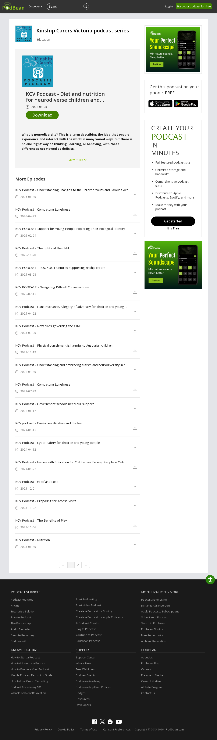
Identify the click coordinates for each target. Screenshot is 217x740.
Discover (35, 6)
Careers (146, 669)
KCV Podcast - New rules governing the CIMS (48, 326)
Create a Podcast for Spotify (94, 611)
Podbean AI (18, 641)
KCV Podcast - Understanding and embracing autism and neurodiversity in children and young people (72, 365)
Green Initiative (151, 681)
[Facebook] (95, 723)
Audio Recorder (21, 629)
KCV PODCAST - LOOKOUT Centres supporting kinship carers (60, 267)
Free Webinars (85, 669)
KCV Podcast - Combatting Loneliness (42, 209)
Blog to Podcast (86, 629)
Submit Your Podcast (154, 617)
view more (76, 160)
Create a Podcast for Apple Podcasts (99, 617)
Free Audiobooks (152, 635)
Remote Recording (22, 635)
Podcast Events (86, 675)
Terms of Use (88, 729)
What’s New (83, 663)
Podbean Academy (88, 681)
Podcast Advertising (154, 599)
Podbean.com (175, 729)
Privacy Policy (43, 729)
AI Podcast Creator (88, 623)
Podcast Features (22, 599)
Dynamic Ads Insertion (155, 605)
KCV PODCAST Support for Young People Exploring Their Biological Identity (70, 228)
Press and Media (152, 675)
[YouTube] (120, 723)
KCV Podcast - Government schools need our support (54, 404)
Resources (83, 699)
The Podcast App (21, 623)
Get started (173, 221)
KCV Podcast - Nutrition (32, 540)
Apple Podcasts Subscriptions (160, 611)
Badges (81, 693)
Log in (169, 6)
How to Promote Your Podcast (30, 669)
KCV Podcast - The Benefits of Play (41, 520)
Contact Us (148, 693)
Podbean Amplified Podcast (93, 687)
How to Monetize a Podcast (28, 663)
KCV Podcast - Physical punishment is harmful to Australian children (64, 345)
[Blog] (111, 723)
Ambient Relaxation (153, 641)
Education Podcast (88, 641)
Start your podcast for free (194, 6)
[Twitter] (103, 723)
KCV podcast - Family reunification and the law (48, 423)
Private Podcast (21, 617)
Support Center (86, 657)
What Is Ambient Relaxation (28, 693)
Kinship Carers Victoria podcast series (82, 30)
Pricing (15, 605)
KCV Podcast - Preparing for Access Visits (45, 501)
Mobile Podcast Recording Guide (32, 675)
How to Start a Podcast (25, 657)
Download (42, 115)
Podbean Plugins (152, 629)
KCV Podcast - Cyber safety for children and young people (57, 442)
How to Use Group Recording (29, 681)
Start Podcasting (86, 599)
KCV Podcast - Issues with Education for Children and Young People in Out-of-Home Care (72, 462)
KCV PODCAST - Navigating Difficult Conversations (52, 287)
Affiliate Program (152, 687)
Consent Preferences (117, 729)
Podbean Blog (150, 663)
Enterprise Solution (23, 611)
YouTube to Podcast (89, 635)
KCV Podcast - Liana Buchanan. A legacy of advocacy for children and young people (72, 306)
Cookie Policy (66, 729)
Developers (83, 705)
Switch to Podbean (153, 623)
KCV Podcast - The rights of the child (42, 248)
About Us (147, 657)
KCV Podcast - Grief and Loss (36, 481)
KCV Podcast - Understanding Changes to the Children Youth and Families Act (71, 190)
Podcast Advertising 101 (26, 687)
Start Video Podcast (88, 605)
